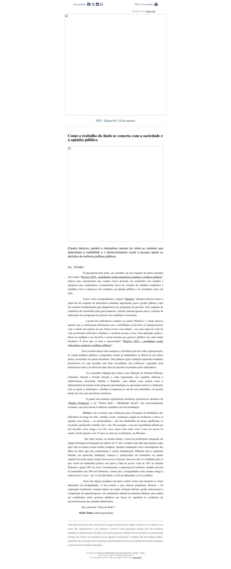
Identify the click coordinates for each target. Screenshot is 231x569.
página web (150, 11)
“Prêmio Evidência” (79, 403)
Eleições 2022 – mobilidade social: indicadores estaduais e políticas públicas (121, 277)
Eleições (129, 298)
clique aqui (137, 557)
